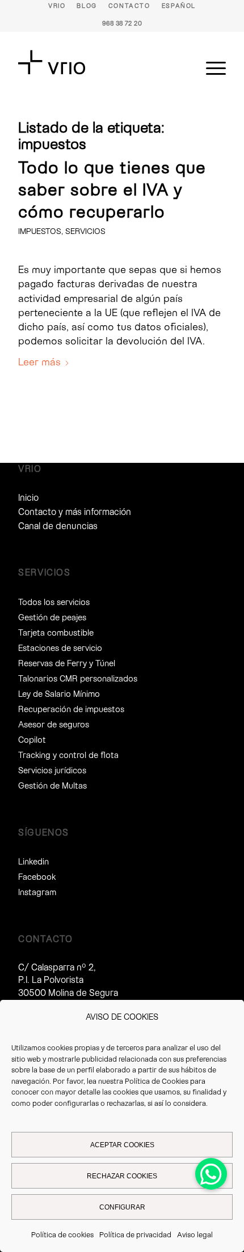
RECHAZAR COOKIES (122, 1176)
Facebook (37, 876)
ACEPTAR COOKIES (122, 1145)
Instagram (37, 892)
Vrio (56, 5)
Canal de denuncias (58, 525)
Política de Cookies (156, 1080)
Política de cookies (62, 1234)
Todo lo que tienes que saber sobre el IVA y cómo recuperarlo (112, 188)
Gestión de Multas (52, 785)
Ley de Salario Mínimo (59, 693)
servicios (85, 231)
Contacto (129, 5)
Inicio (28, 497)
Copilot (32, 739)
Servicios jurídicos (52, 770)
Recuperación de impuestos (71, 709)
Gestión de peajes (52, 617)
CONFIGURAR (122, 1207)
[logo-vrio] (101, 62)
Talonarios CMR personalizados (77, 678)
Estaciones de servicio (60, 647)
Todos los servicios (54, 602)
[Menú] (210, 68)
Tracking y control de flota (68, 755)
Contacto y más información (74, 511)
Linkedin (33, 861)
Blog (86, 5)
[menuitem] (57, 5)
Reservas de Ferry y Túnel (66, 663)
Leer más (39, 361)
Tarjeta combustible (56, 632)
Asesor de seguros (53, 724)
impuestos (39, 231)
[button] (211, 1174)
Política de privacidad (135, 1234)
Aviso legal (195, 1234)
